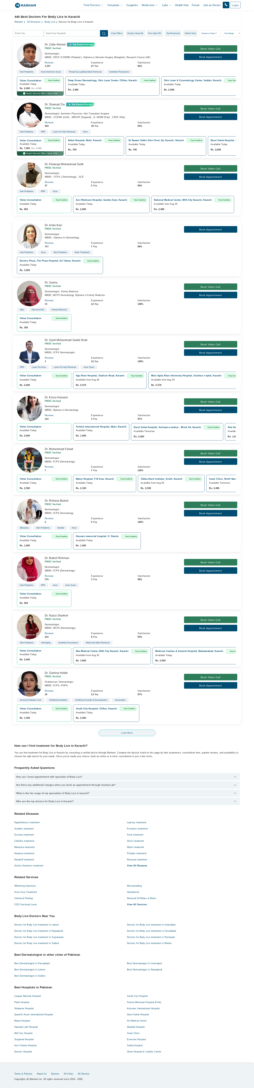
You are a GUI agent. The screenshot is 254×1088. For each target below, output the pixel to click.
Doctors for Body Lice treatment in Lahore (36, 924)
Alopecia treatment (24, 853)
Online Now (190, 33)
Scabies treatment (24, 828)
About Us (42, 1073)
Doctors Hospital (23, 1051)
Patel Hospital (21, 1002)
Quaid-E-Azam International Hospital (33, 1014)
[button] (226, 5)
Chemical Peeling (23, 898)
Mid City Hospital (23, 1033)
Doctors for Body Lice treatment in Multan (149, 943)
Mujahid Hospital (136, 1027)
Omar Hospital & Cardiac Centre (144, 1051)
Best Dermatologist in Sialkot (29, 976)
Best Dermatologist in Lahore (29, 969)
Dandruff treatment (24, 859)
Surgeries (132, 5)
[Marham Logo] (25, 6)
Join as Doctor (211, 5)
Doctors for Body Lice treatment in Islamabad (151, 924)
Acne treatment (135, 834)
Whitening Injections (25, 886)
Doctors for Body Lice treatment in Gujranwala (39, 937)
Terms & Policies (23, 1073)
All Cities (68, 1073)
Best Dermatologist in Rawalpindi (144, 969)
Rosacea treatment (137, 859)
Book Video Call (210, 48)
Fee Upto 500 (154, 33)
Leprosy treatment (136, 822)
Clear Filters (117, 33)
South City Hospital (137, 996)
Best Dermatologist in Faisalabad (32, 963)
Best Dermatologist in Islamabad (144, 963)
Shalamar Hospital (24, 1008)
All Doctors (84, 1073)
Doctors (55, 1073)
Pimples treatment (137, 853)
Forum (196, 5)
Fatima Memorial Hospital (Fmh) (144, 1002)
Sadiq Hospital (134, 1045)
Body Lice (50, 22)
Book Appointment (210, 57)
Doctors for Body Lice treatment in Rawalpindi (38, 931)
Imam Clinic (133, 1033)
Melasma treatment (24, 847)
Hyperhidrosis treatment (27, 822)
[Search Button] (104, 33)
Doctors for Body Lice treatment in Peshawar (151, 937)
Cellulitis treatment (24, 841)
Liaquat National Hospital (27, 996)
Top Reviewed (173, 33)
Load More (127, 733)
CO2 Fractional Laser (25, 904)
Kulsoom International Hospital (143, 1008)
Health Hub (181, 5)
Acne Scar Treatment (25, 892)
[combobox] (28, 33)
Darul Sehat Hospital (138, 1014)
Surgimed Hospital (24, 1039)
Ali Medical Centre (137, 1020)
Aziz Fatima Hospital (25, 1045)
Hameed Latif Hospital (26, 1027)
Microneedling (134, 886)
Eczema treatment (24, 834)
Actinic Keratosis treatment (29, 865)
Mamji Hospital (22, 1020)
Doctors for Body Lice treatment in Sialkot (36, 943)
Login (235, 5)
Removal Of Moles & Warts (141, 898)
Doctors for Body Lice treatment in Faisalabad (151, 931)
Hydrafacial (133, 892)
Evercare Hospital (136, 1039)
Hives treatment (135, 841)
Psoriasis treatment (137, 828)
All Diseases (34, 22)
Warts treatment (135, 847)
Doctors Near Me (135, 33)
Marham (19, 22)
